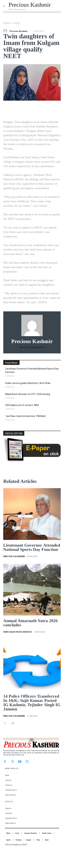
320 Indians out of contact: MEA (22, 405)
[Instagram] (27, 761)
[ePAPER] (32, 461)
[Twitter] (12, 761)
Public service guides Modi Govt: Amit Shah (27, 383)
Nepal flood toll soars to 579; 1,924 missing (27, 394)
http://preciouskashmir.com (32, 347)
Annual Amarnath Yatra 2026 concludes (30, 622)
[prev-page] (5, 723)
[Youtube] (19, 761)
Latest (16, 23)
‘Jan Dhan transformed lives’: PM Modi (25, 416)
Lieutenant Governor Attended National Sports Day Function (32, 370)
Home (6, 23)
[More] (53, 110)
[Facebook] (5, 761)
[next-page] (11, 723)
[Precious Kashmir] (6, 31)
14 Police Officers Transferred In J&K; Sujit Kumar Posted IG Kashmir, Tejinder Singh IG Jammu (31, 702)
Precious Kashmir (19, 31)
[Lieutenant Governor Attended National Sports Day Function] (32, 514)
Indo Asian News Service (17, 632)
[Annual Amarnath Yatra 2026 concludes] (32, 589)
